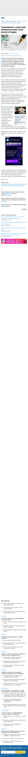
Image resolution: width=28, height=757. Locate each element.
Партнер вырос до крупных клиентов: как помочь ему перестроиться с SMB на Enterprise (13, 732)
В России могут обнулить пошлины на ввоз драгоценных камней (13, 742)
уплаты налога (6, 106)
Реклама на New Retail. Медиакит (14, 166)
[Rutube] (18, 18)
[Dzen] (13, 18)
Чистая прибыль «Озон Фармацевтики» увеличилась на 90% (12, 725)
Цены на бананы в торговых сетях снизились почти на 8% (15, 622)
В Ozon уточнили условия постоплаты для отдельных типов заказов (13, 647)
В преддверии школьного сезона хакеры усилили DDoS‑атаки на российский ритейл (14, 662)
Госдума (5, 55)
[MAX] (11, 18)
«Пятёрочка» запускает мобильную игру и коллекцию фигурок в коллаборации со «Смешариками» (13, 700)
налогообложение (10, 55)
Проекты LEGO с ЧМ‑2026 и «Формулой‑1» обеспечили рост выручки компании (13, 658)
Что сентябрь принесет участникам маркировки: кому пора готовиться (12, 619)
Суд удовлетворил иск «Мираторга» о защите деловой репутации (14, 666)
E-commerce (5, 688)
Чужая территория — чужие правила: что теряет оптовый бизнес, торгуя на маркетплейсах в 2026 (12, 691)
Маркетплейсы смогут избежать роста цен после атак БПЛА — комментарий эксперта (14, 735)
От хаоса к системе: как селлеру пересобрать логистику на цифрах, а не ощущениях (12, 713)
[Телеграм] (6, 18)
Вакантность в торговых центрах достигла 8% (14, 738)
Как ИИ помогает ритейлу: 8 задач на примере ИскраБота (12, 637)
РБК (7, 179)
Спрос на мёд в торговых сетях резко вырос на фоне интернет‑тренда (14, 604)
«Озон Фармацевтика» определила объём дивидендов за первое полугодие (13, 676)
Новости (7, 21)
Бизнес (4, 616)
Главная (2, 21)
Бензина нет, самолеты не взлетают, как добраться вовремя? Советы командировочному (13, 654)
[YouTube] (16, 18)
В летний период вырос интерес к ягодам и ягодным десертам (13, 608)
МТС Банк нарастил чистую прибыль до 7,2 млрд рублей (14, 717)
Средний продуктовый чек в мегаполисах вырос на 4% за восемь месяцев (15, 643)
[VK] (9, 18)
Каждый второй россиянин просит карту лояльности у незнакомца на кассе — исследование (15, 684)
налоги (16, 55)
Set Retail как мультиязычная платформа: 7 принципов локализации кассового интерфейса (12, 673)
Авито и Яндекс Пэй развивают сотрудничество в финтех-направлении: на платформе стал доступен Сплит (15, 706)
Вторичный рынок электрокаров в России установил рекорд (15, 630)
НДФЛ (19, 55)
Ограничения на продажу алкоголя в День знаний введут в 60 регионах (14, 721)
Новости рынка (13, 21)
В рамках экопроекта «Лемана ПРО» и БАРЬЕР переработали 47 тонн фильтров (14, 680)
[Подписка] (21, 18)
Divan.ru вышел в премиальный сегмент (12, 640)
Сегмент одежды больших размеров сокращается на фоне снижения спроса (14, 612)
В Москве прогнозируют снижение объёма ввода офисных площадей (14, 626)
